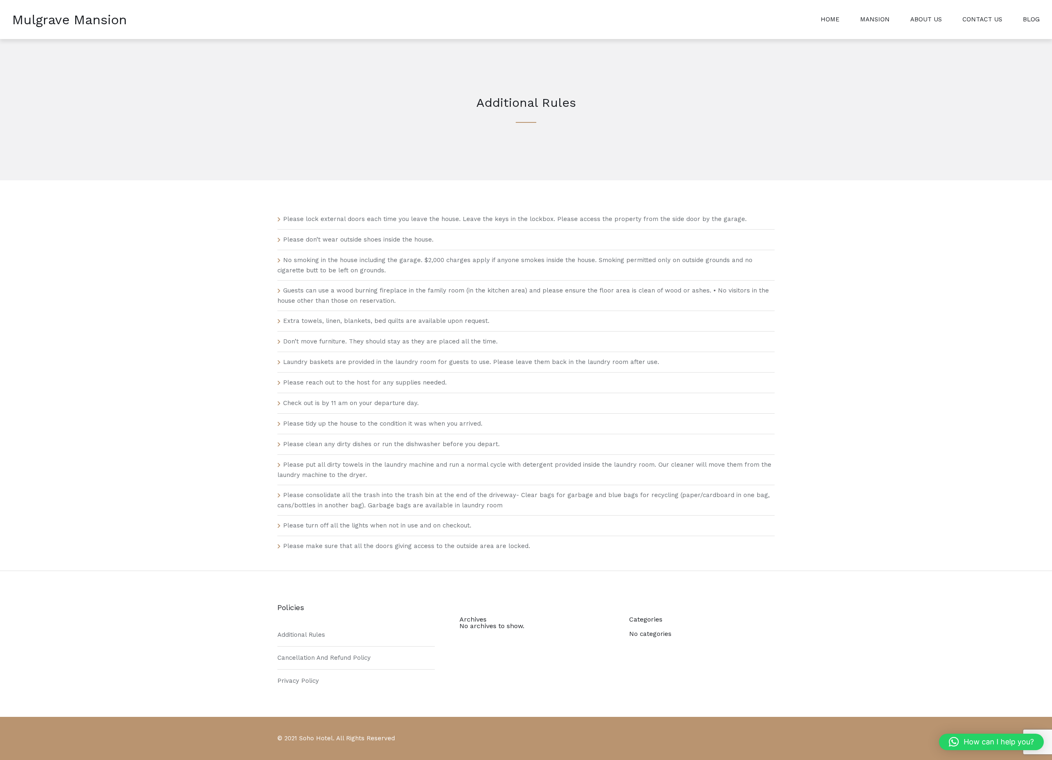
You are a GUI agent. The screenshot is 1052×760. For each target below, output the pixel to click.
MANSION (875, 19)
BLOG (1031, 19)
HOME (830, 19)
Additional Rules (301, 634)
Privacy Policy (298, 680)
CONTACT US (982, 19)
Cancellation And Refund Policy (324, 657)
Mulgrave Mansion (69, 20)
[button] (991, 742)
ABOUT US (926, 19)
